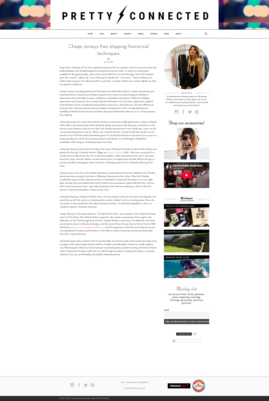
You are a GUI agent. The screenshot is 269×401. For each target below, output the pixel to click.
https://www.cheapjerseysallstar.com (88, 227)
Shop (101, 34)
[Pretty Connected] (134, 14)
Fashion (127, 34)
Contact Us (131, 382)
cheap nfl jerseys (116, 153)
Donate (153, 34)
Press (166, 34)
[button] (206, 34)
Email (166, 310)
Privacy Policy (142, 382)
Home (90, 34)
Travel (141, 34)
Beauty (114, 34)
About (178, 34)
